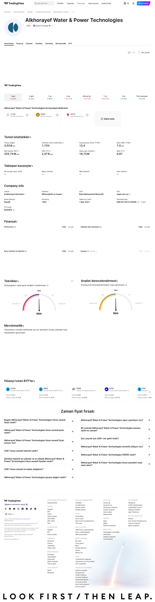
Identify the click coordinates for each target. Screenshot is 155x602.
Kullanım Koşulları (81, 570)
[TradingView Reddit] (35, 508)
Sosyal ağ (106, 503)
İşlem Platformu (133, 512)
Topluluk (70, 3)
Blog (76, 545)
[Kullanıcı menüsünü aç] (133, 3)
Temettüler (51, 545)
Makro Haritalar (52, 561)
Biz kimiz (78, 541)
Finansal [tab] (19, 43)
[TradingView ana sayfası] (14, 3)
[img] (50, 26)
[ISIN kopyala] (138, 202)
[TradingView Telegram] (26, 508)
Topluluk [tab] (29, 43)
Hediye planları (80, 510)
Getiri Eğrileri (51, 557)
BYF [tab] (70, 43)
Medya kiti (79, 552)
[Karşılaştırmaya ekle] (27, 115)
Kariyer (77, 550)
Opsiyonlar (51, 559)
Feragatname (79, 572)
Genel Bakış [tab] (9, 43)
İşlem (105, 521)
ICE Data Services (18, 519)
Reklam (130, 518)
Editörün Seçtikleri (109, 525)
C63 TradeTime (80, 564)
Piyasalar (81, 3)
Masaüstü (50, 572)
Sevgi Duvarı (107, 505)
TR (128, 3)
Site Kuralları (107, 512)
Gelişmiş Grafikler (134, 510)
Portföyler (50, 554)
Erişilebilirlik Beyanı (81, 579)
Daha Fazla (106, 3)
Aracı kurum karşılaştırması (84, 521)
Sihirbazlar (107, 534)
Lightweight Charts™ (135, 507)
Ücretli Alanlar (108, 539)
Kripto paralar (52, 516)
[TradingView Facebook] (9, 508)
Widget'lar (131, 503)
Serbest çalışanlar (109, 537)
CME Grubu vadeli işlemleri (84, 530)
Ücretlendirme (80, 505)
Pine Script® (51, 564)
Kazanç (50, 543)
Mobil (49, 570)
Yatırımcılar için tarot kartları (84, 561)
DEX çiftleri (51, 521)
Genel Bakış (79, 516)
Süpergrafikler (52, 503)
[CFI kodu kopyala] (14, 210)
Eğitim (105, 523)
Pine (48, 523)
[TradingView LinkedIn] (22, 508)
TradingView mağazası (83, 559)
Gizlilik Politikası (80, 575)
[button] (65, 3)
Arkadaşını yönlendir (110, 507)
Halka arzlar (51, 548)
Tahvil (49, 514)
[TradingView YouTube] (14, 508)
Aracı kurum (93, 3)
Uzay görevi (79, 543)
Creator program (109, 510)
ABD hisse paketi (81, 534)
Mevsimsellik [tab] (61, 43)
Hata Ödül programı (82, 584)
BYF (48, 511)
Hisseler (50, 509)
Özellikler (78, 503)
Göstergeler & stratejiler (111, 532)
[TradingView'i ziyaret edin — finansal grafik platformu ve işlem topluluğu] (12, 85)
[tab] (64, 226)
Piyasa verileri (80, 507)
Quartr (25, 534)
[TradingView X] (5, 508)
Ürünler (60, 3)
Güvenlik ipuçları (81, 582)
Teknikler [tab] (38, 43)
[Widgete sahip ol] (133, 52)
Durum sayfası (80, 586)
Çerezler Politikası (81, 577)
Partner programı (134, 523)
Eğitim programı (133, 525)
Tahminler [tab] (49, 43)
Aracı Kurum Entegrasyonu (137, 521)
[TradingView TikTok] (31, 508)
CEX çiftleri (51, 518)
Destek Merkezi (80, 548)
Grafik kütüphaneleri (135, 505)
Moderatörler (107, 514)
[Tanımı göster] (16, 143)
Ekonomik (50, 541)
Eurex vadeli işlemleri (82, 532)
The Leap (78, 523)
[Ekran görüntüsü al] (129, 52)
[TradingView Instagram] (18, 508)
